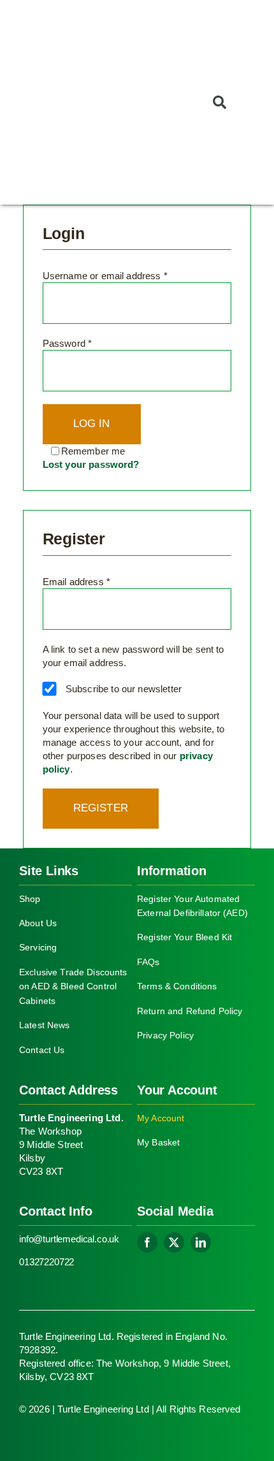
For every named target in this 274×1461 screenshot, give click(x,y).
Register (100, 808)
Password (67, 343)
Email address (76, 581)
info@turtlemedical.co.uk (69, 1238)
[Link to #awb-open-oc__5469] (253, 102)
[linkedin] (201, 1242)
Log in (91, 424)
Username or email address (105, 275)
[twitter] (174, 1242)
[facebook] (147, 1242)
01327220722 (46, 1261)
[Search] (216, 102)
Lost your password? (91, 464)
